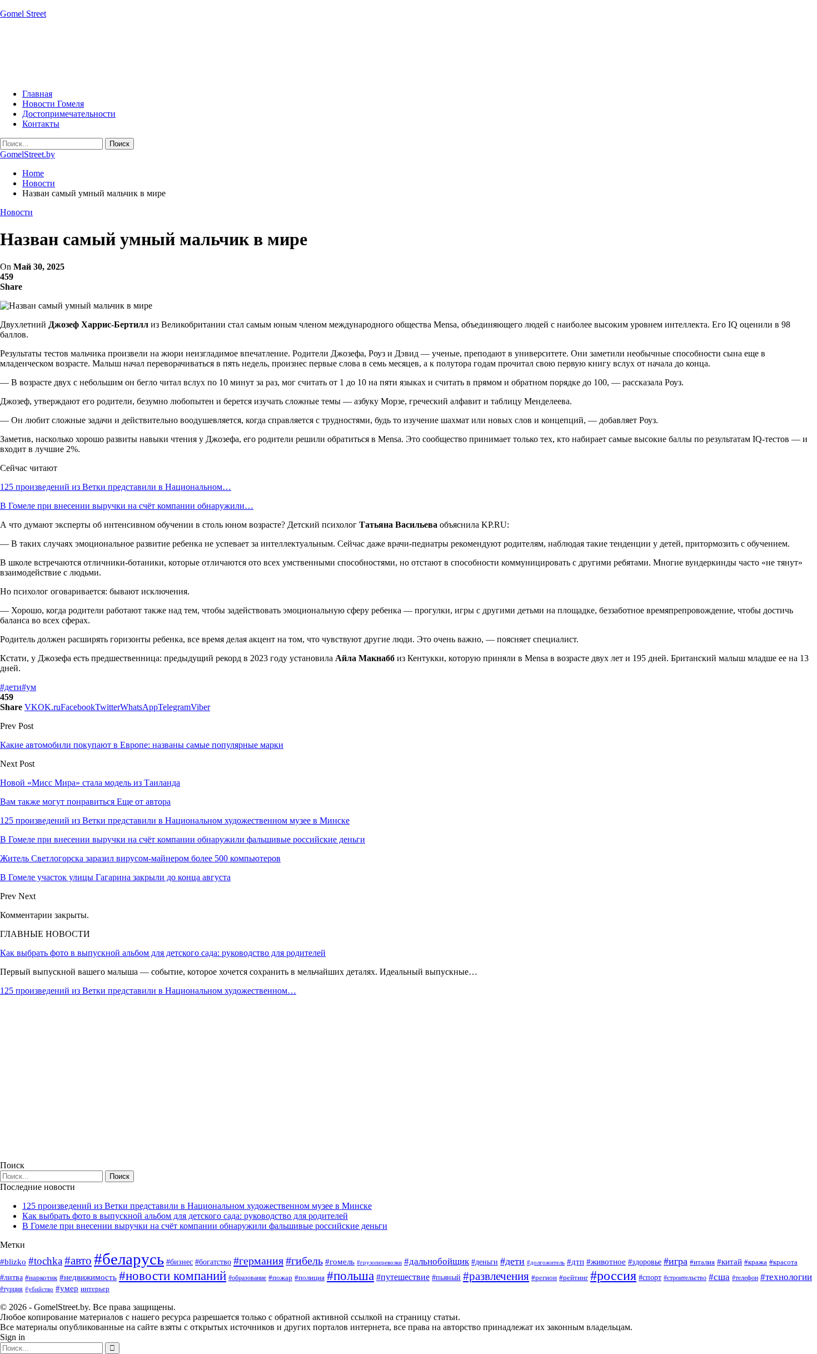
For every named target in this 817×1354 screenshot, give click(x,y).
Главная (37, 93)
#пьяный (446, 1277)
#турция (11, 1289)
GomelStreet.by (27, 154)
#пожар (280, 1277)
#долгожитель (546, 1262)
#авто (78, 1260)
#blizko (13, 1261)
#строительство (685, 1278)
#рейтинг (573, 1277)
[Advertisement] (202, 53)
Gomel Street (23, 13)
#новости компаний (172, 1276)
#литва (11, 1277)
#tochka (45, 1261)
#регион (544, 1277)
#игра (676, 1261)
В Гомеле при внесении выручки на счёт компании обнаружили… (126, 505)
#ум (29, 687)
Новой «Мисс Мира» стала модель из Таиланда (90, 782)
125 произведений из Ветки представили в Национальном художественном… (148, 990)
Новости (16, 212)
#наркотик (41, 1277)
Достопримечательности (69, 113)
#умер (67, 1288)
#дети (11, 687)
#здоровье (644, 1262)
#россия (613, 1275)
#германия (258, 1260)
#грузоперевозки (379, 1262)
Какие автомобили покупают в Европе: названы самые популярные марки (141, 745)
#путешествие (403, 1277)
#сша (719, 1276)
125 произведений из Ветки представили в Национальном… (115, 487)
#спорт (650, 1277)
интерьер (95, 1289)
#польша (350, 1276)
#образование (247, 1278)
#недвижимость (88, 1277)
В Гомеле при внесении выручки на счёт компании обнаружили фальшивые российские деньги (204, 1226)
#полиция (310, 1277)
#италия (702, 1262)
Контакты (40, 123)
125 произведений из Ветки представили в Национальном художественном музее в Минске (197, 1206)
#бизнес (179, 1262)
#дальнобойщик (436, 1261)
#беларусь (129, 1259)
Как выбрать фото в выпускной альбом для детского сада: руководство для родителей (163, 953)
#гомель (340, 1261)
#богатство (213, 1261)
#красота (783, 1262)
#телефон (745, 1278)
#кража (755, 1262)
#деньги (484, 1262)
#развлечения (496, 1276)
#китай (729, 1261)
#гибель (304, 1261)
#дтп (575, 1261)
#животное (606, 1261)
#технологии (786, 1277)
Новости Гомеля (53, 103)
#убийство (39, 1289)
